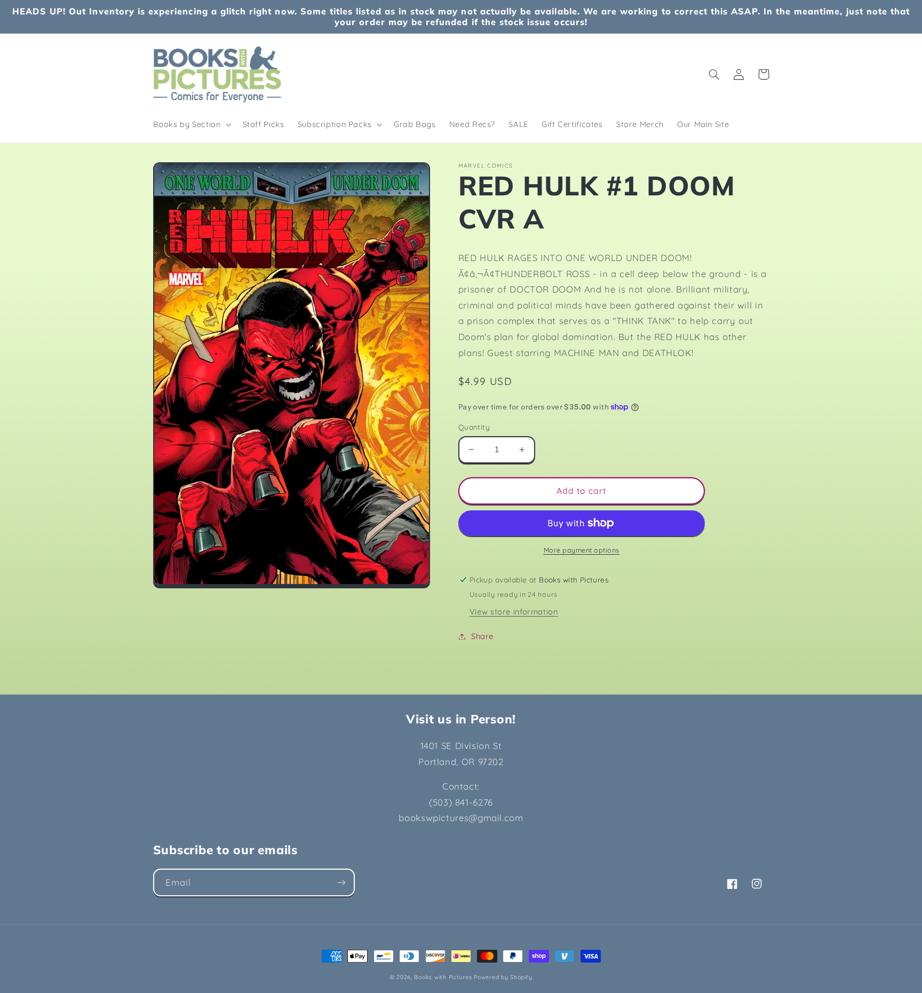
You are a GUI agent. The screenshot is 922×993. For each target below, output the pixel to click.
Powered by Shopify (503, 977)
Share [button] (482, 636)
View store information (514, 611)
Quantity (474, 426)
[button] (191, 124)
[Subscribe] (341, 882)
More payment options (582, 550)
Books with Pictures (443, 977)
